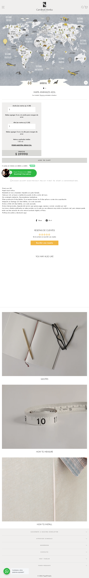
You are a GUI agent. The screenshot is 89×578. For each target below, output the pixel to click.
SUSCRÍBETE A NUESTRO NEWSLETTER (44, 532)
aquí (25, 213)
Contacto (44, 552)
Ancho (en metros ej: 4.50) (22, 106)
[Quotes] (44, 344)
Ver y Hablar (44, 558)
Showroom (44, 545)
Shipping (42, 95)
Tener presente (44, 565)
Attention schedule (44, 538)
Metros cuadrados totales (21, 139)
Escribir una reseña (44, 243)
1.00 (19, 141)
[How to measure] (44, 417)
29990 (23, 154)
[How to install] (44, 489)
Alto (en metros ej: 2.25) (21, 123)
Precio (21, 152)
